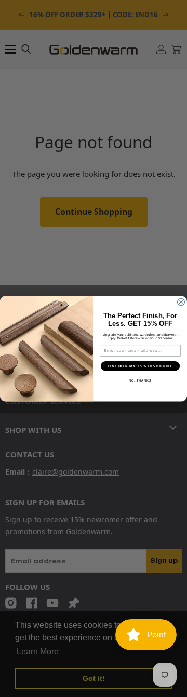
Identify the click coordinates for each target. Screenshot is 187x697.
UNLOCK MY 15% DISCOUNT (140, 366)
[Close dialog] (181, 302)
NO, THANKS (140, 380)
